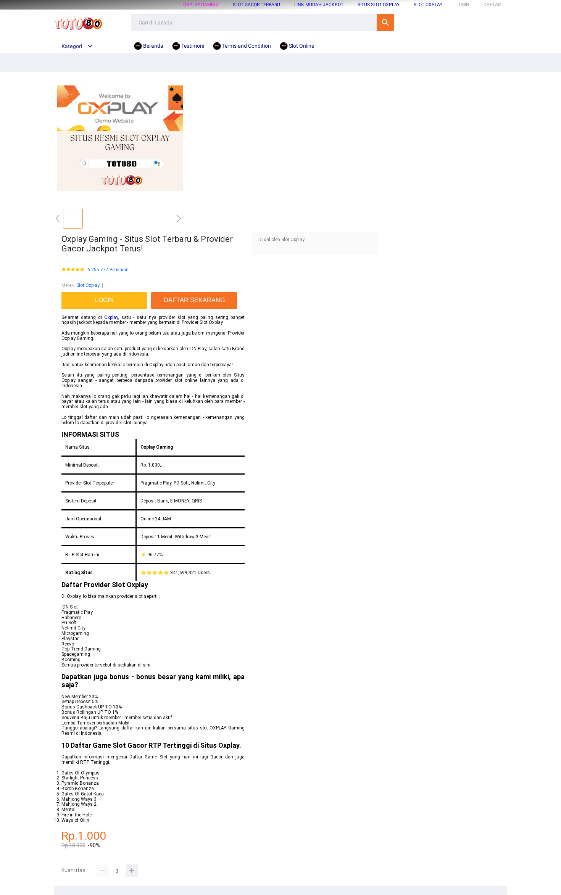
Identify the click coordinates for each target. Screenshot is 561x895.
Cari (385, 22)
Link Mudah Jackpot (318, 4)
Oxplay (111, 317)
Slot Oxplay (428, 4)
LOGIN (462, 4)
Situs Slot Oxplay (379, 4)
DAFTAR (492, 4)
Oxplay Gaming (201, 4)
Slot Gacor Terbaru (256, 4)
